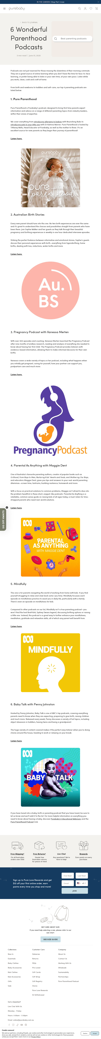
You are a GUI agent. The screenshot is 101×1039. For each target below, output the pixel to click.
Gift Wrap (36, 977)
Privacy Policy (36, 1037)
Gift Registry (37, 981)
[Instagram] (13, 1025)
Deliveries (36, 954)
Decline (85, 1033)
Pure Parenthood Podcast (68, 981)
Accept (95, 1033)
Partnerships (63, 977)
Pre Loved (36, 967)
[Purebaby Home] (17, 8)
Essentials (12, 958)
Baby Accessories (15, 967)
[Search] (79, 9)
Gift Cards (36, 972)
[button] (3, 519)
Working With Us (64, 963)
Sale (9, 986)
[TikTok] (17, 1025)
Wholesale (62, 967)
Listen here (16, 507)
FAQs (34, 963)
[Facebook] (9, 1025)
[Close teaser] (7, 507)
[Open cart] (96, 9)
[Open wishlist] (90, 9)
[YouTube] (21, 1025)
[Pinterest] (26, 1025)
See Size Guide (50, 939)
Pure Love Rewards (40, 990)
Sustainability (63, 972)
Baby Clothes (13, 963)
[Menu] (4, 9)
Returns (35, 958)
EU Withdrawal (38, 995)
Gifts (10, 981)
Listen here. (16, 138)
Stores (34, 986)
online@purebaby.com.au (23, 1020)
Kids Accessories (14, 977)
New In (10, 954)
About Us (61, 954)
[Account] (85, 9)
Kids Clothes (12, 972)
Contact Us (62, 958)
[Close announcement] (98, 2)
